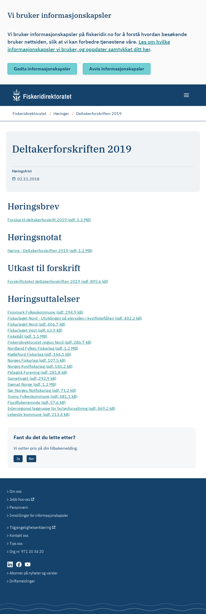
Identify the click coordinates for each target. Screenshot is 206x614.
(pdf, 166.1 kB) (39, 354)
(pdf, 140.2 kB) (40, 366)
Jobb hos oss (20, 499)
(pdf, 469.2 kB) (61, 408)
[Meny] (186, 95)
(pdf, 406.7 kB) (36, 324)
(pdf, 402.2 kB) (75, 318)
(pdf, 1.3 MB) (49, 219)
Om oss (16, 491)
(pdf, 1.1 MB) (27, 336)
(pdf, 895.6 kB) (58, 281)
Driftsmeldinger (22, 580)
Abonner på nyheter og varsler (34, 572)
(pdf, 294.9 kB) (45, 312)
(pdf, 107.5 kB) (37, 360)
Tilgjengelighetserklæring (30, 527)
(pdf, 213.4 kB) (39, 414)
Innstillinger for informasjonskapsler (39, 515)
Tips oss (16, 543)
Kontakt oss (19, 535)
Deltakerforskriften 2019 (99, 113)
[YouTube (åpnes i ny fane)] (28, 566)
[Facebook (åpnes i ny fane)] (19, 566)
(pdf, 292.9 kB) (32, 378)
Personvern (19, 507)
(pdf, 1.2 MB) (50, 250)
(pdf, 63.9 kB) (35, 330)
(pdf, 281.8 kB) (37, 372)
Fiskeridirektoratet (29, 113)
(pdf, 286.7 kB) (49, 342)
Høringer (61, 113)
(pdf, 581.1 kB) (42, 396)
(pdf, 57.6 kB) (37, 402)
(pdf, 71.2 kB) (42, 390)
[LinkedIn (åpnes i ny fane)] (10, 566)
